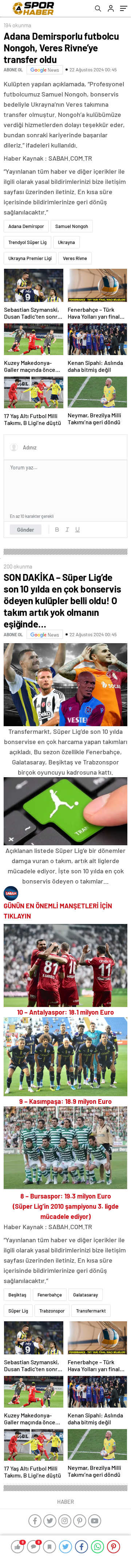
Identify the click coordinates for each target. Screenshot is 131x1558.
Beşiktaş (17, 1295)
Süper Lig (18, 1311)
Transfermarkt (91, 1311)
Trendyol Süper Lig (27, 242)
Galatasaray (85, 1295)
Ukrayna (66, 242)
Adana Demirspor (26, 226)
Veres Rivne (75, 258)
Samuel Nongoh (71, 226)
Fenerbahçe (49, 1295)
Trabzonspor (52, 1311)
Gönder (25, 529)
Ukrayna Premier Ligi (30, 258)
